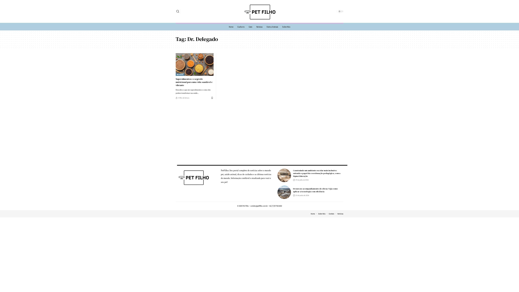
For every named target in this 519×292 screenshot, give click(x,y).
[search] (177, 11)
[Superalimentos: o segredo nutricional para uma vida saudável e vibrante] (195, 64)
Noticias (180, 74)
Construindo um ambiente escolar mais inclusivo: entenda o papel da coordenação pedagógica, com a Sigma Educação (316, 173)
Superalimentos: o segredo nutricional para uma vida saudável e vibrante (194, 82)
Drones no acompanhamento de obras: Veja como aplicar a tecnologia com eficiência (315, 190)
